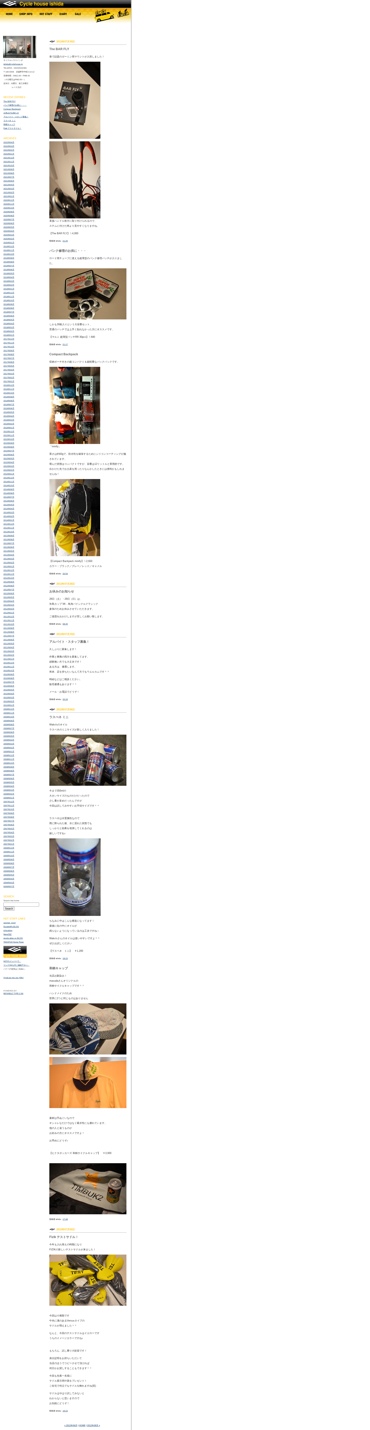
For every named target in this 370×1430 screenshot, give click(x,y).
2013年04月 (8, 555)
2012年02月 (8, 609)
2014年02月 (8, 516)
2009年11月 (8, 713)
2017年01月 (8, 381)
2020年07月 (8, 219)
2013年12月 (8, 524)
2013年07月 (8, 543)
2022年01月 (8, 154)
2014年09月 (8, 489)
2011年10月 (8, 624)
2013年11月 (8, 528)
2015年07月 (8, 451)
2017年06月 (8, 362)
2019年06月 (8, 270)
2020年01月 (8, 243)
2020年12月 (8, 200)
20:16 (65, 699)
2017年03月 (8, 374)
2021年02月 (8, 192)
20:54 (65, 574)
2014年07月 (8, 497)
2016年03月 (8, 420)
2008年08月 (8, 771)
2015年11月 (8, 435)
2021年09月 (8, 169)
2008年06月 (8, 778)
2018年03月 (8, 327)
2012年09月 (8, 582)
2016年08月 (8, 401)
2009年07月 (8, 728)
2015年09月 (8, 443)
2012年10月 (8, 578)
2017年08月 (8, 354)
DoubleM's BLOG (11, 927)
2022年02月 (8, 150)
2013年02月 (8, 563)
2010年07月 (8, 682)
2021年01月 (8, 196)
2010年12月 (8, 663)
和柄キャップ (9, 124)
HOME (82, 1425)
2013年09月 (8, 536)
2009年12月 (8, 709)
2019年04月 (8, 277)
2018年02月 (8, 331)
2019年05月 (8, 273)
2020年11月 (8, 204)
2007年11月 (8, 805)
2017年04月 (8, 370)
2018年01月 (8, 335)
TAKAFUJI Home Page (13, 942)
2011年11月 (8, 620)
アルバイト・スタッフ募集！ (16, 117)
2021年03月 (8, 189)
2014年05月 (8, 505)
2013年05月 (8, 551)
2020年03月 (8, 235)
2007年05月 (8, 829)
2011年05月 (8, 644)
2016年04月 (8, 416)
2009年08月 (8, 724)
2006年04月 (8, 879)
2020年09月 (8, 212)
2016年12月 (8, 385)
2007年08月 (8, 817)
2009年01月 (8, 751)
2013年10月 (8, 532)
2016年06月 (8, 408)
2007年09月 (8, 813)
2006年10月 (8, 856)
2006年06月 (8, 871)
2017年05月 (8, 366)
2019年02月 (8, 285)
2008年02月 (8, 794)
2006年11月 (8, 852)
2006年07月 (8, 867)
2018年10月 (8, 300)
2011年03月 (8, 651)
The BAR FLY (9, 101)
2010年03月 (8, 697)
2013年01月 (8, 566)
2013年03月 (8, 559)
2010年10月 (8, 671)
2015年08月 (8, 447)
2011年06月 (8, 640)
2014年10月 (8, 485)
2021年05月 (8, 185)
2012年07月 (8, 590)
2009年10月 (8, 717)
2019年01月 (8, 289)
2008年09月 (8, 767)
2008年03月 (8, 790)
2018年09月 (8, 304)
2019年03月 (8, 281)
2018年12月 (8, 293)
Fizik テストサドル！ (12, 128)
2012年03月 (8, 605)
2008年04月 (8, 786)
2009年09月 (8, 721)
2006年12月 (8, 848)
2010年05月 (8, 690)
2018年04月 (8, 324)
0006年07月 (8, 886)
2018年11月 (8, 297)
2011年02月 (8, 655)
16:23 (65, 1411)
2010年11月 (8, 667)
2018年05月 (8, 320)
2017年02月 (8, 377)
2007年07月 (8, 821)
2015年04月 (8, 462)
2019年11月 (8, 250)
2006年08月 (8, 863)
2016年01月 (8, 428)
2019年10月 (8, 254)
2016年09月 (8, 397)
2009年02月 (8, 748)
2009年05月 (8, 736)
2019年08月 (8, 262)
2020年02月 (8, 239)
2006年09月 (8, 859)
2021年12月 (8, 158)
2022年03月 (8, 146)
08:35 (65, 624)
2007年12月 (8, 802)
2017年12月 (8, 339)
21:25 (65, 241)
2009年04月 (8, 740)
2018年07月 (8, 312)
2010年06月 (8, 686)
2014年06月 (8, 501)
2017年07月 (8, 358)
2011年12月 (8, 617)
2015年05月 (8, 458)
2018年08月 (8, 308)
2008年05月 (8, 782)
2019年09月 (8, 258)
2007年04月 (8, 832)
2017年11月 (8, 343)
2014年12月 (8, 478)
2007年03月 (8, 836)
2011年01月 (8, 659)
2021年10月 (8, 165)
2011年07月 (8, 636)
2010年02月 (8, 701)
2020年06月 (8, 223)
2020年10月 (8, 208)
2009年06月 (8, 732)
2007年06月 (8, 825)
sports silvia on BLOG (13, 938)
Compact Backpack (12, 109)
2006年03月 (8, 883)
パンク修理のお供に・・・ (15, 105)
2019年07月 (8, 266)
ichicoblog (7, 930)
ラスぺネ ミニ (9, 121)
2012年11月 (8, 574)
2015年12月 (8, 431)
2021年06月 (8, 181)
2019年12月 (8, 246)
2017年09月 (8, 350)
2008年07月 (8, 775)
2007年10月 (8, 809)
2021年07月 (8, 177)
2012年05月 (8, 597)
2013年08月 (8, 539)
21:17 (65, 344)
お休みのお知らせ (11, 113)
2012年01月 (8, 613)
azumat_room (9, 923)
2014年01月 (8, 520)
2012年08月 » (93, 1425)
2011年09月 (8, 628)
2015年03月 (8, 466)
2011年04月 (8, 647)
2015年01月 (8, 474)
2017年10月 (8, 347)
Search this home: (11, 900)
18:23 (65, 958)
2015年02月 (8, 470)
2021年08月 (8, 173)
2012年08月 (8, 586)
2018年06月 (8, 316)
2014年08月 (8, 493)
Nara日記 (7, 934)
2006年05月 (8, 875)
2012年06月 (8, 593)
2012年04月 (8, 601)
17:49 (65, 1219)
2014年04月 (8, 509)
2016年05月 (8, 412)
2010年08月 (8, 678)
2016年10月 (8, 393)
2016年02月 (8, 424)
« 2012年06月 (70, 1425)
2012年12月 (8, 570)
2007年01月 (8, 844)
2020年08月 (8, 216)
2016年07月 (8, 404)
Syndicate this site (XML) (13, 978)
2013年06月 (8, 547)
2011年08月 (8, 632)
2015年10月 (8, 439)
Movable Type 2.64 (13, 993)
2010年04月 (8, 694)
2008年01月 (8, 798)
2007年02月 (8, 840)
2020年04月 (8, 231)
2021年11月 (8, 162)
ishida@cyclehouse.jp (13, 64)
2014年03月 (8, 512)
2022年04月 (8, 142)
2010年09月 (8, 674)
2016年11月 (8, 389)
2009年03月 (8, 744)
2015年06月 (8, 455)
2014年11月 (8, 482)
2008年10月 (8, 763)
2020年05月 (8, 227)
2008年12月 (8, 755)
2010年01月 (8, 705)
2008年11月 (8, 759)
